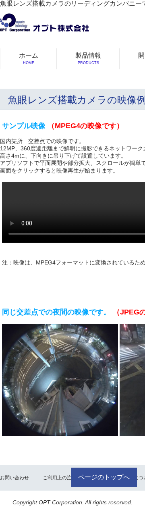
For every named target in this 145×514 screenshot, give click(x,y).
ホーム (28, 58)
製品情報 (88, 58)
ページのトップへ (104, 477)
